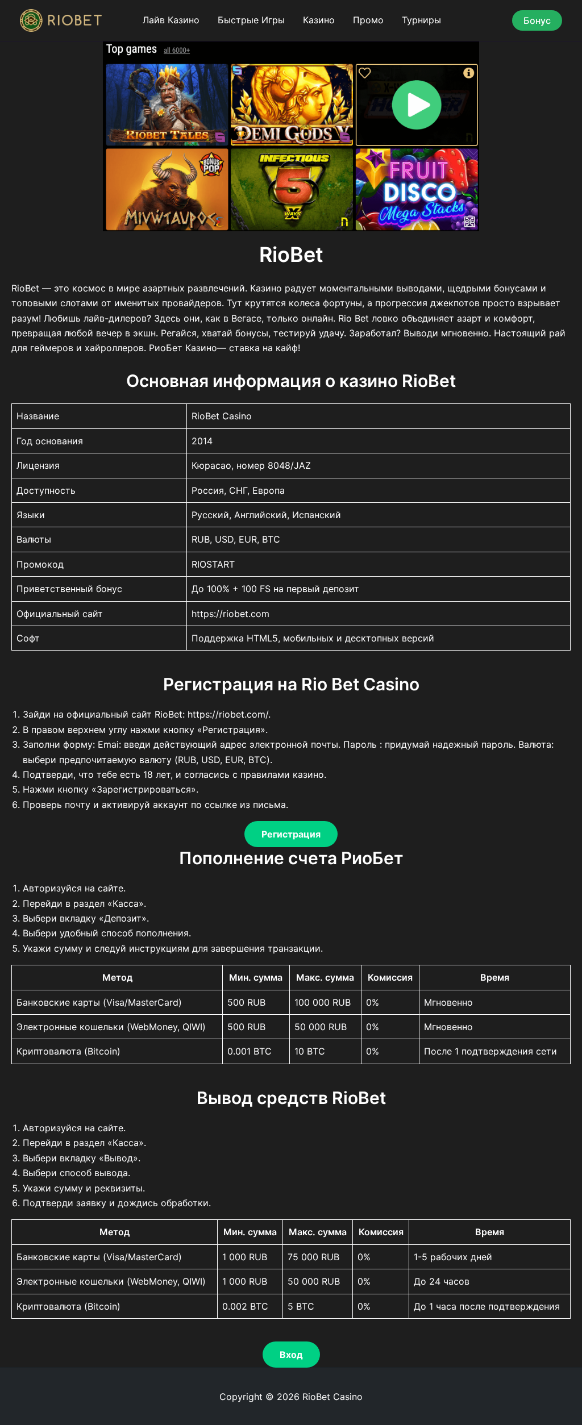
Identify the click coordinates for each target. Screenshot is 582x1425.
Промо (368, 20)
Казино (319, 20)
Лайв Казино (171, 20)
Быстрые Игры (251, 20)
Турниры (421, 20)
